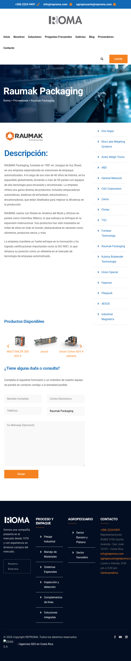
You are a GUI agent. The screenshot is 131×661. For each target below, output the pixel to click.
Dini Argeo (107, 131)
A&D (104, 167)
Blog (91, 37)
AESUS (105, 303)
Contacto (8, 48)
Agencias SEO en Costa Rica (36, 644)
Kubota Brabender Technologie (112, 259)
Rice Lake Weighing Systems (113, 144)
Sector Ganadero (82, 555)
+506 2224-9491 (25, 4)
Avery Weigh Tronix (113, 157)
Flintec (105, 209)
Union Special (109, 272)
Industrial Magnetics (107, 317)
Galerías (80, 37)
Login (118, 58)
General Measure (111, 178)
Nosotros (19, 37)
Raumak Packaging (113, 246)
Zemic (105, 199)
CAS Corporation (111, 188)
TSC (104, 220)
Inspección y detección (51, 585)
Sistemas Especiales (50, 569)
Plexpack (106, 293)
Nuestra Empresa (13, 566)
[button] (8, 346)
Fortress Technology (108, 233)
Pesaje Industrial (49, 539)
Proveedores (106, 37)
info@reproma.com (55, 4)
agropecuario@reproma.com (94, 4)
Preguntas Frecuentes (58, 37)
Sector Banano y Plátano (82, 537)
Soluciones (34, 37)
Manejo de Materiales (50, 554)
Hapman (106, 282)
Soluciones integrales (50, 615)
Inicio (6, 37)
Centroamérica (109, 572)
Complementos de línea (53, 600)
